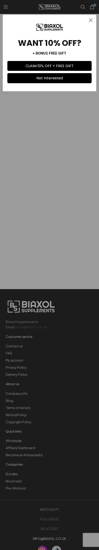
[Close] (90, 20)
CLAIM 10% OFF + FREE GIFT (50, 66)
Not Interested (49, 78)
